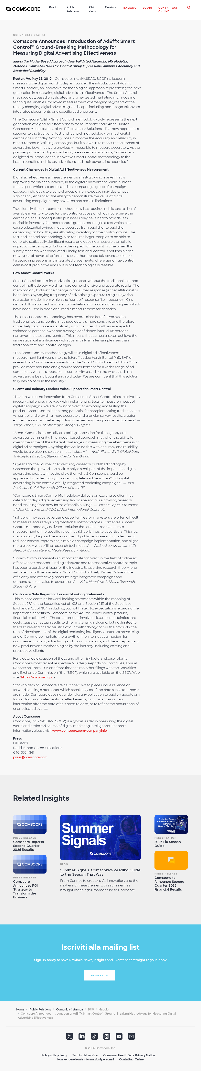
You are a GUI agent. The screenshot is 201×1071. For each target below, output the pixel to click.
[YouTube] (119, 1037)
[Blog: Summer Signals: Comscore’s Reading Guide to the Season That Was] (100, 837)
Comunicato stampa (29, 35)
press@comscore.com (30, 757)
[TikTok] (94, 1037)
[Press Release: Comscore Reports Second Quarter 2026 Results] (30, 824)
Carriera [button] (111, 7)
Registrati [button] (99, 975)
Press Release (24, 837)
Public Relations (40, 1009)
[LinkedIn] (82, 1037)
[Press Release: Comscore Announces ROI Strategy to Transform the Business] (30, 864)
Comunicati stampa (69, 1009)
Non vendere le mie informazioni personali (85, 1059)
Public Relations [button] (73, 9)
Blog (64, 864)
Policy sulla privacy (54, 1055)
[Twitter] (69, 1037)
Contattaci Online (131, 1059)
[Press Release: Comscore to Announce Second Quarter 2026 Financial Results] (171, 860)
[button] (130, 10)
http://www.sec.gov (37, 677)
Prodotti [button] (54, 7)
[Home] (23, 11)
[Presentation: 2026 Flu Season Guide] (171, 824)
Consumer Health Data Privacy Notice (129, 1055)
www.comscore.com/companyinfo (79, 731)
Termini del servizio (85, 1055)
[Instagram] (106, 1037)
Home (20, 1009)
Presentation (165, 837)
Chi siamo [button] (93, 9)
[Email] (131, 1037)
